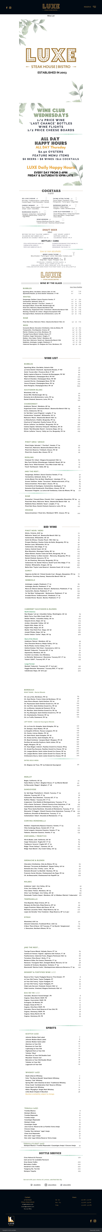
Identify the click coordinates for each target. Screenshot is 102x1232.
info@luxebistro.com (27, 1204)
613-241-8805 (27, 1208)
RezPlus (98, 1230)
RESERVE (87, 7)
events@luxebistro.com (27, 1206)
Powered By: (93, 1230)
